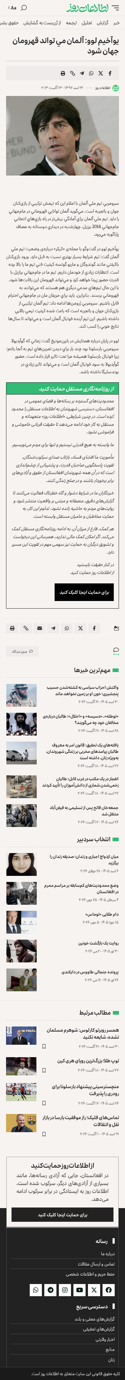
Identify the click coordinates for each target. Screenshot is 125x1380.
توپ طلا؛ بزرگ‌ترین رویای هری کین (88, 1060)
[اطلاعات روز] (87, 8)
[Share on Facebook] (110, 73)
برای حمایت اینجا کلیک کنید (84, 592)
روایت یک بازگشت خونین (98, 943)
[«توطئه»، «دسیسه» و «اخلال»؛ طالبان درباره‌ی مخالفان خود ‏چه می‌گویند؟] (21, 724)
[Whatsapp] (36, 1290)
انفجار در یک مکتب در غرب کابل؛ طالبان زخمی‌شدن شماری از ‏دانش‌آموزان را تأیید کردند (80, 781)
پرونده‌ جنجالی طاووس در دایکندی (90, 972)
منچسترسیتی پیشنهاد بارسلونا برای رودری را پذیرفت (85, 1090)
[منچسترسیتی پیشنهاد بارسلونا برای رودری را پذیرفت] (21, 1092)
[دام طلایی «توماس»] (21, 922)
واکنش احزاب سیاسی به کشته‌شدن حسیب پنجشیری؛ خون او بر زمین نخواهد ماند (83, 690)
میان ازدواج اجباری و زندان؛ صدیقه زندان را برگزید (84, 859)
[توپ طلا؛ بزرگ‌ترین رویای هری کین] (21, 1066)
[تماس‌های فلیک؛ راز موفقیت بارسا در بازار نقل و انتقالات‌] (21, 1123)
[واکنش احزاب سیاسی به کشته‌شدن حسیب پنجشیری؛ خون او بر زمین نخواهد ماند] (21, 695)
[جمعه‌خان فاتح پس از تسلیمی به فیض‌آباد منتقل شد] (21, 815)
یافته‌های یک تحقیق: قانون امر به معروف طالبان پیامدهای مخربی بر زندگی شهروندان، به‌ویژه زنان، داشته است (82, 751)
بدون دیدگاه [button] (19, 651)
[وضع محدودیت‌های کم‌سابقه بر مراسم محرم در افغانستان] (21, 893)
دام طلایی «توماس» (102, 914)
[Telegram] (50, 1290)
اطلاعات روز (102, 87)
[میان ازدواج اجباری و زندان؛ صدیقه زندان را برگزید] (21, 864)
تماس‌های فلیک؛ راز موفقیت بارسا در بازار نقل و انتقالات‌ (80, 1121)
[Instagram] (65, 1290)
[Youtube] (79, 1290)
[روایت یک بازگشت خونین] (21, 951)
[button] (114, 8)
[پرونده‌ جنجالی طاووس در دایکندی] (21, 979)
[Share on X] (100, 73)
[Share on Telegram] (82, 73)
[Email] (39, 628)
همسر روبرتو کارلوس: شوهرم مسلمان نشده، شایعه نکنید (83, 1033)
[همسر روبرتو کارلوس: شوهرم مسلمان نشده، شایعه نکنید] (21, 1035)
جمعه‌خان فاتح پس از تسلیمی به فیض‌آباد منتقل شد (84, 810)
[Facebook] (109, 1290)
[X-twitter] (94, 1290)
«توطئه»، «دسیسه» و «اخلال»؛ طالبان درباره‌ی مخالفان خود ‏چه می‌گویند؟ (81, 719)
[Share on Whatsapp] (91, 73)
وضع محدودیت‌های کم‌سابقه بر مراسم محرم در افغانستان (81, 888)
